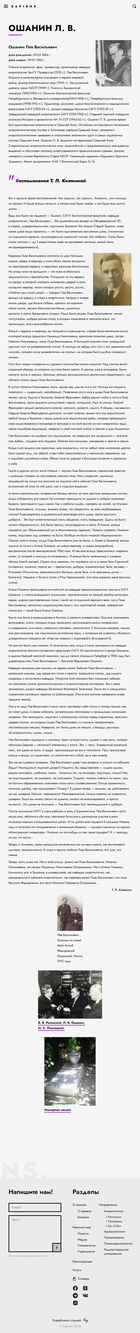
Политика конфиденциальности (28, 1256)
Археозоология (114, 1231)
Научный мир (82, 1227)
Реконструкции (82, 1261)
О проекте (79, 1205)
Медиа (82, 1239)
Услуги (77, 1270)
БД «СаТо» (114, 1226)
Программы (115, 1221)
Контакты (83, 1217)
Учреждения (86, 1251)
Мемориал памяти (57, 1110)
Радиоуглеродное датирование (116, 1251)
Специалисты (87, 1245)
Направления (108, 1205)
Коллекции (114, 1217)
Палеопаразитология (118, 1243)
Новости (83, 1233)
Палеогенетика (114, 1237)
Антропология (113, 1211)
